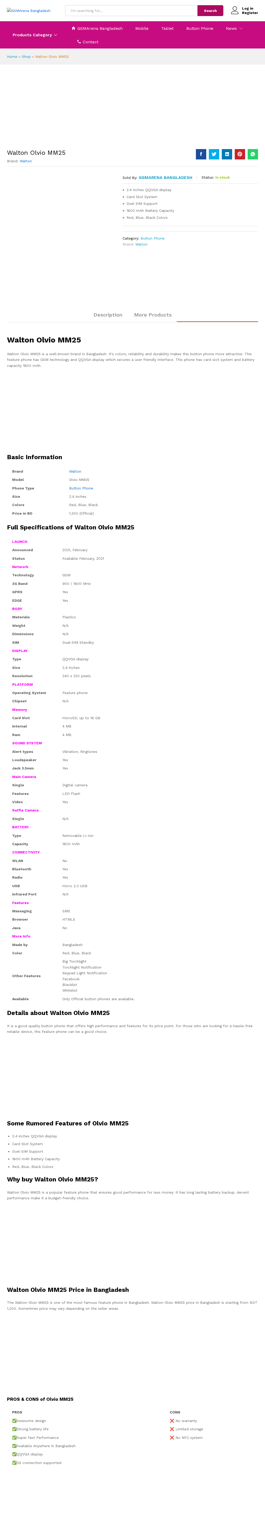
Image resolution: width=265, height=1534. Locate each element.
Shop (26, 56)
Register (250, 13)
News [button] (231, 28)
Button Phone (199, 28)
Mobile (142, 28)
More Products (153, 314)
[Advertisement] (132, 110)
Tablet (167, 28)
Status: (208, 177)
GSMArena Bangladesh (100, 28)
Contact (90, 41)
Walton (26, 161)
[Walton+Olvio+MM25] (214, 154)
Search (210, 11)
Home (12, 56)
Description (107, 314)
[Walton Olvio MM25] (201, 154)
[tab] (108, 317)
